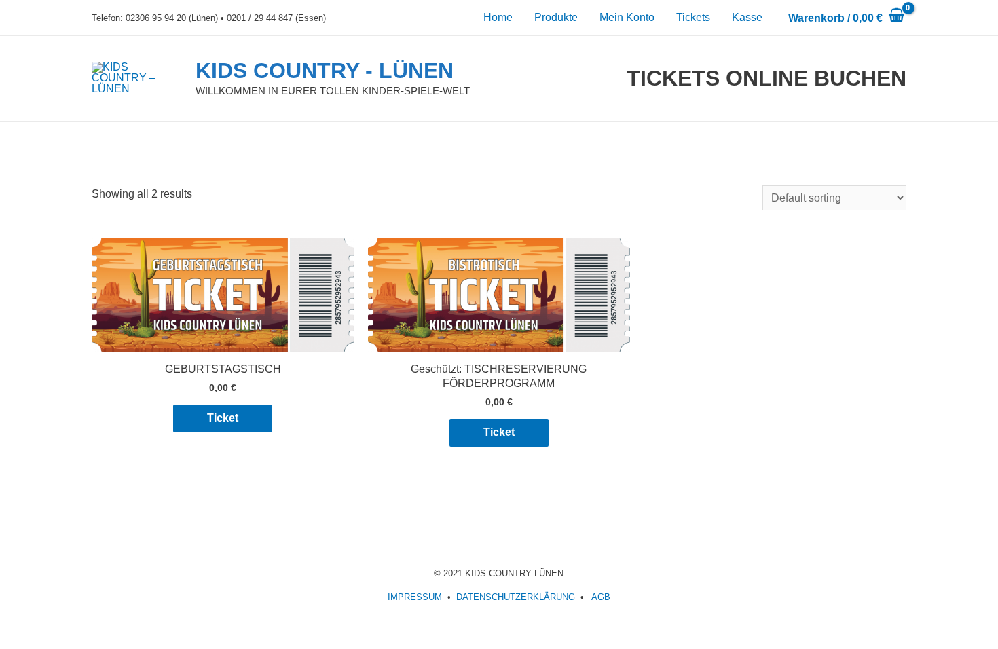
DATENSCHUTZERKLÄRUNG (515, 597)
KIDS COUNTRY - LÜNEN (325, 70)
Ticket (222, 418)
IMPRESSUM (415, 597)
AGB (600, 597)
